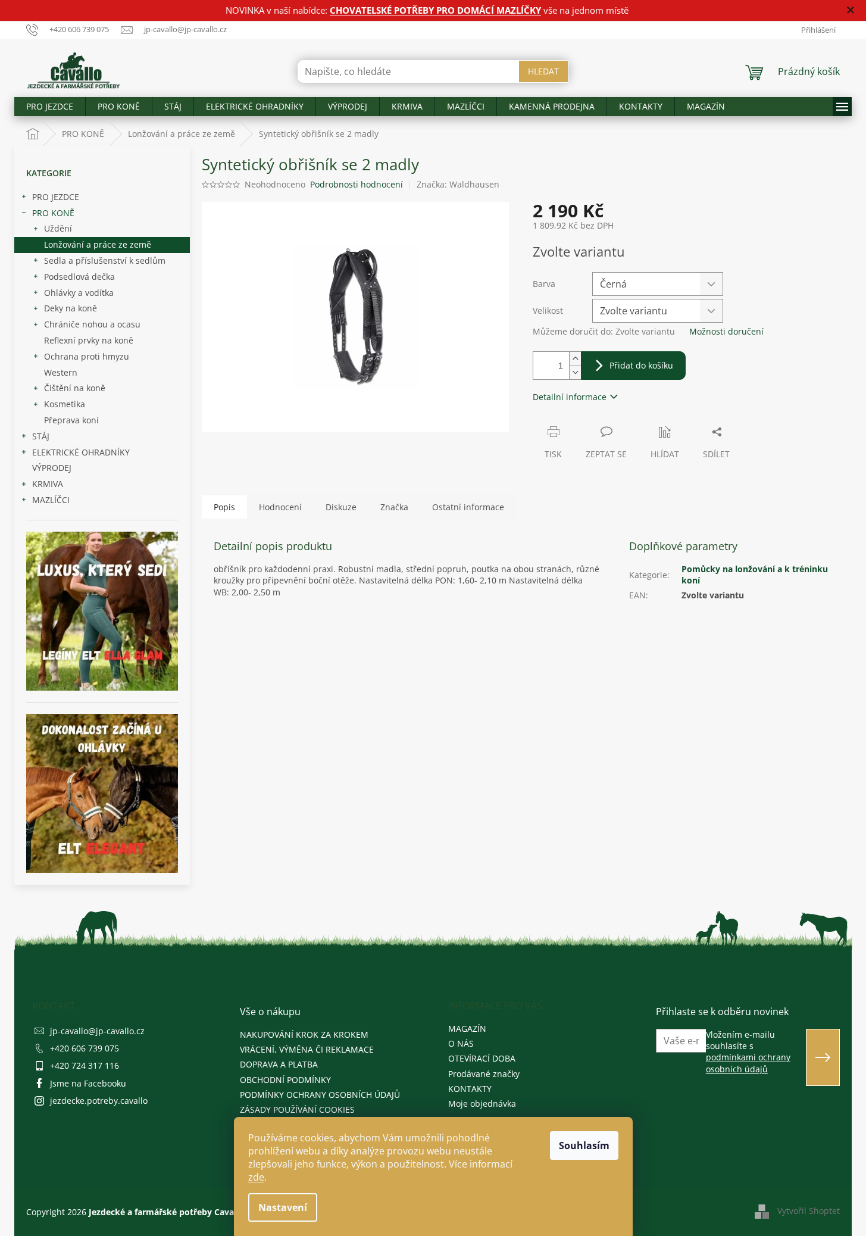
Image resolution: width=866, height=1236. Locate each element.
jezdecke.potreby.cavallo (99, 1100)
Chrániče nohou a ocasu (92, 324)
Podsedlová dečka (79, 276)
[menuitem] (49, 106)
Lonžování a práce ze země (97, 244)
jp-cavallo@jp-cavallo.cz (97, 1031)
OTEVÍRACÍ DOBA (481, 1058)
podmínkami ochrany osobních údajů (748, 1062)
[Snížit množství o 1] (575, 372)
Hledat (543, 71)
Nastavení (282, 1207)
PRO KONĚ (53, 213)
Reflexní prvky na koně (88, 340)
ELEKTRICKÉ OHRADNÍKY (81, 452)
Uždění (58, 228)
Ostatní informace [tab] (468, 507)
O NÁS (461, 1043)
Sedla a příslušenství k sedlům (104, 260)
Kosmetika (64, 404)
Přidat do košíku (641, 365)
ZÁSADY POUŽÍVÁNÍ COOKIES (297, 1109)
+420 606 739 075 (84, 1048)
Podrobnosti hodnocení (356, 184)
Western (60, 372)
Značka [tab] (394, 507)
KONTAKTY (470, 1088)
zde (256, 1177)
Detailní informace (569, 396)
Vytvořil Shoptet (808, 1210)
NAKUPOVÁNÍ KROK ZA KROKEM (304, 1034)
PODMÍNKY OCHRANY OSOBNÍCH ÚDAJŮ (320, 1094)
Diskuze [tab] (341, 507)
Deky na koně (70, 308)
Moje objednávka (482, 1103)
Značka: (458, 184)
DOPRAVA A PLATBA (279, 1064)
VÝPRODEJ (51, 467)
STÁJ (40, 436)
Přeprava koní (71, 420)
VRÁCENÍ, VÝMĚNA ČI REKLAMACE (307, 1049)
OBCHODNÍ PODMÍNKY (285, 1079)
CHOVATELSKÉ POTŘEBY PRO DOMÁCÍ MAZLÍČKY (435, 10)
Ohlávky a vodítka (79, 292)
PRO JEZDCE (55, 196)
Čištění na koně (74, 388)
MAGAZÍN (467, 1028)
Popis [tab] (224, 507)
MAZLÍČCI (51, 499)
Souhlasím (584, 1145)
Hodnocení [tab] (280, 507)
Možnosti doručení (726, 331)
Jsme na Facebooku (88, 1083)
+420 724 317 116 (84, 1065)
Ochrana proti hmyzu (86, 356)
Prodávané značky (484, 1073)
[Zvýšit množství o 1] (575, 359)
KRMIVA (47, 483)
